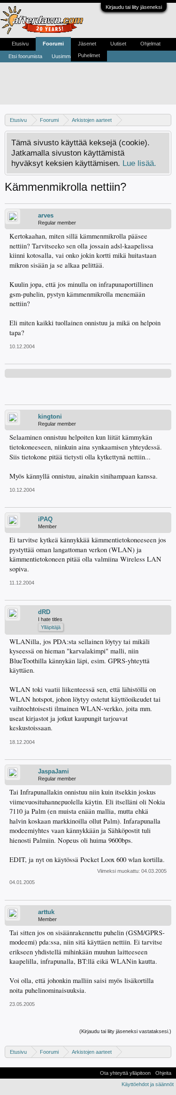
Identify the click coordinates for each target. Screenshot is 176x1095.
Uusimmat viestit (70, 56)
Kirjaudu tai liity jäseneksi (134, 7)
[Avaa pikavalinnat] (165, 120)
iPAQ (45, 519)
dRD (44, 611)
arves (46, 215)
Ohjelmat (150, 43)
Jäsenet (87, 43)
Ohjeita (163, 1073)
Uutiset (118, 43)
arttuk (46, 911)
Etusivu (20, 43)
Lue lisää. (139, 163)
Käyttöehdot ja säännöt (148, 1084)
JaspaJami (53, 771)
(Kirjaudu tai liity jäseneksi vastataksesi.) (125, 1031)
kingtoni (50, 416)
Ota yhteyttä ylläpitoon (125, 1073)
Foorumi (53, 43)
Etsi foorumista (25, 56)
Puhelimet (89, 55)
